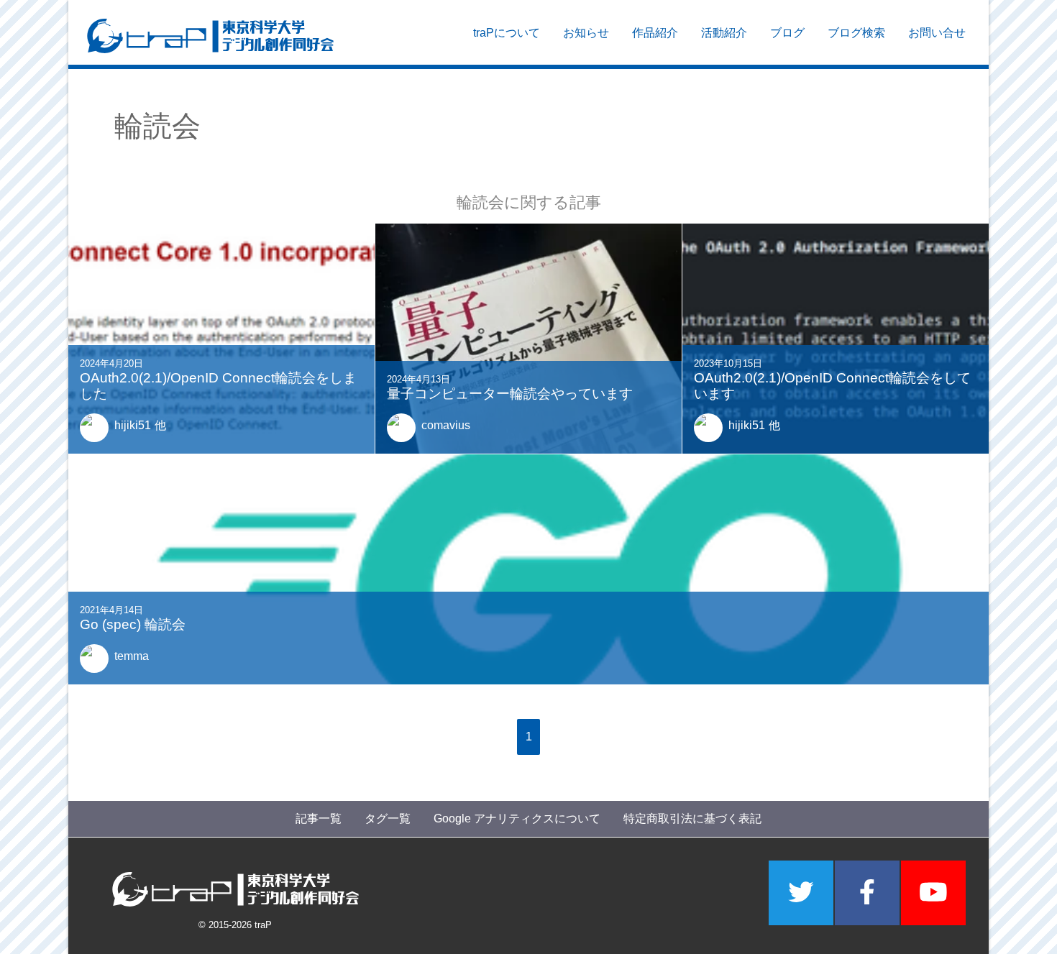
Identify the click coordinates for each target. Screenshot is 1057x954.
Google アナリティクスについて (517, 818)
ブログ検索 (856, 33)
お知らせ (586, 33)
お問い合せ (937, 33)
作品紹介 (655, 33)
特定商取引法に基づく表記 (692, 818)
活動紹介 (724, 33)
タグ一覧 (388, 818)
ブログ (787, 33)
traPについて (506, 33)
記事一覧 (319, 818)
